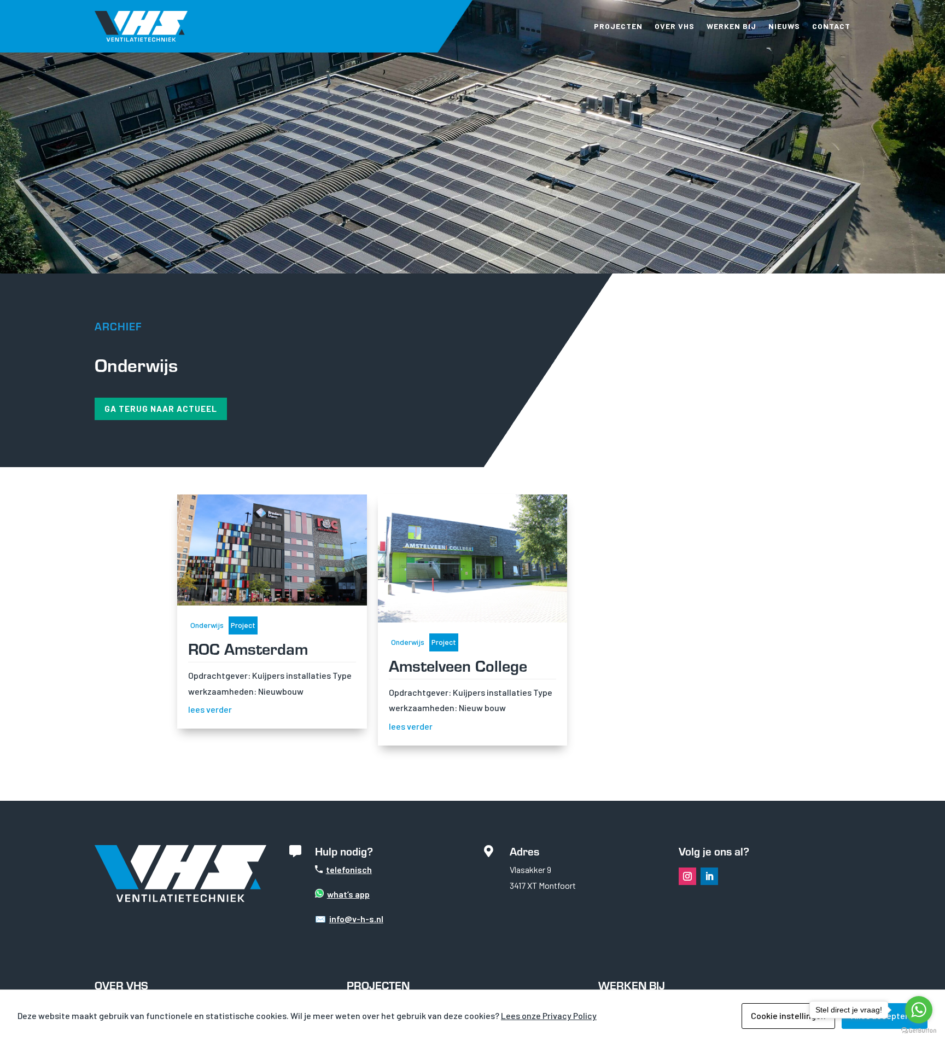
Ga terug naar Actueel (160, 409)
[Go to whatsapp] (918, 1009)
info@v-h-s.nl (356, 918)
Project (243, 625)
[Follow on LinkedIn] (709, 876)
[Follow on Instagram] (687, 876)
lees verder (210, 709)
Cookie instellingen (788, 1015)
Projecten (618, 26)
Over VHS (675, 26)
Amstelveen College (458, 665)
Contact (831, 26)
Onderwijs (207, 625)
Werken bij (731, 26)
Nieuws (784, 26)
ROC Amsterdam (248, 648)
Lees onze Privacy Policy (549, 1015)
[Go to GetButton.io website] (918, 1030)
